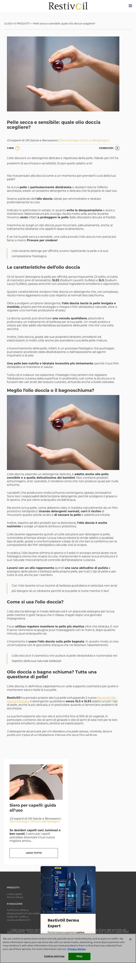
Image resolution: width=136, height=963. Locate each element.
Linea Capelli (14, 894)
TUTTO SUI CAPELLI (18, 910)
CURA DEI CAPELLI (18, 917)
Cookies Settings (54, 956)
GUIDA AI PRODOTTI (17, 23)
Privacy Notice (77, 949)
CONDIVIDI (106, 148)
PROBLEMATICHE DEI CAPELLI (25, 914)
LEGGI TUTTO (34, 853)
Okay (79, 956)
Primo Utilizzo (15, 897)
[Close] (130, 939)
